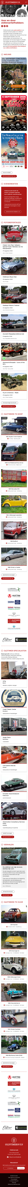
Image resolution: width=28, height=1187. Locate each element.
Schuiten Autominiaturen (11, 793)
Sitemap (14, 1182)
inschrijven (21, 1168)
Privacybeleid (14, 1179)
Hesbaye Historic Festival (11, 305)
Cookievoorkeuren (14, 1180)
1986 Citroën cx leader (14, 567)
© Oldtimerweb (14, 1175)
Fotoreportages (12, 222)
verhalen (23, 40)
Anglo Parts (6, 737)
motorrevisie (4, 657)
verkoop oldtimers (14, 654)
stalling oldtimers (12, 657)
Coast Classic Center (9, 709)
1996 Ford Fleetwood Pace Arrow (14, 462)
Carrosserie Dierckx (9, 765)
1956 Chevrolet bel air (14, 1003)
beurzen (6, 200)
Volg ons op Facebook (15, 1157)
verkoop (15, 43)
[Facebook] (7, 26)
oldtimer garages (5, 655)
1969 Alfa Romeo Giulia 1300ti (14, 1055)
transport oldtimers (6, 658)
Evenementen (11, 184)
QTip (4, 681)
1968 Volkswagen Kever (14, 977)
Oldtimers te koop (13, 414)
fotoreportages (15, 40)
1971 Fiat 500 (14, 924)
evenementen (16, 38)
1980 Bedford (14, 541)
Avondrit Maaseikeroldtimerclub (13, 334)
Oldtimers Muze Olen (10, 277)
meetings (11, 198)
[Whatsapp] (5, 26)
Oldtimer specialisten (15, 651)
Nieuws (7, 54)
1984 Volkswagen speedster (14, 515)
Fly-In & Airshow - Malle (10, 392)
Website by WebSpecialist (14, 1184)
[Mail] (2, 26)
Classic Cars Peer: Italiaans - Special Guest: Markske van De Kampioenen (13, 246)
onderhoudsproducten (18, 658)
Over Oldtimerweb (14, 1152)
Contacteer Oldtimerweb (14, 1154)
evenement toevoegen (10, 206)
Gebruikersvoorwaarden (14, 1177)
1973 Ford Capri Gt (14, 951)
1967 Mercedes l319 (14, 489)
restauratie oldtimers (15, 655)
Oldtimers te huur (13, 902)
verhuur (21, 43)
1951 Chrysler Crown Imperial (14, 436)
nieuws (13, 41)
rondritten (17, 198)
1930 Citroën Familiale (14, 1029)
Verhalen (9, 845)
